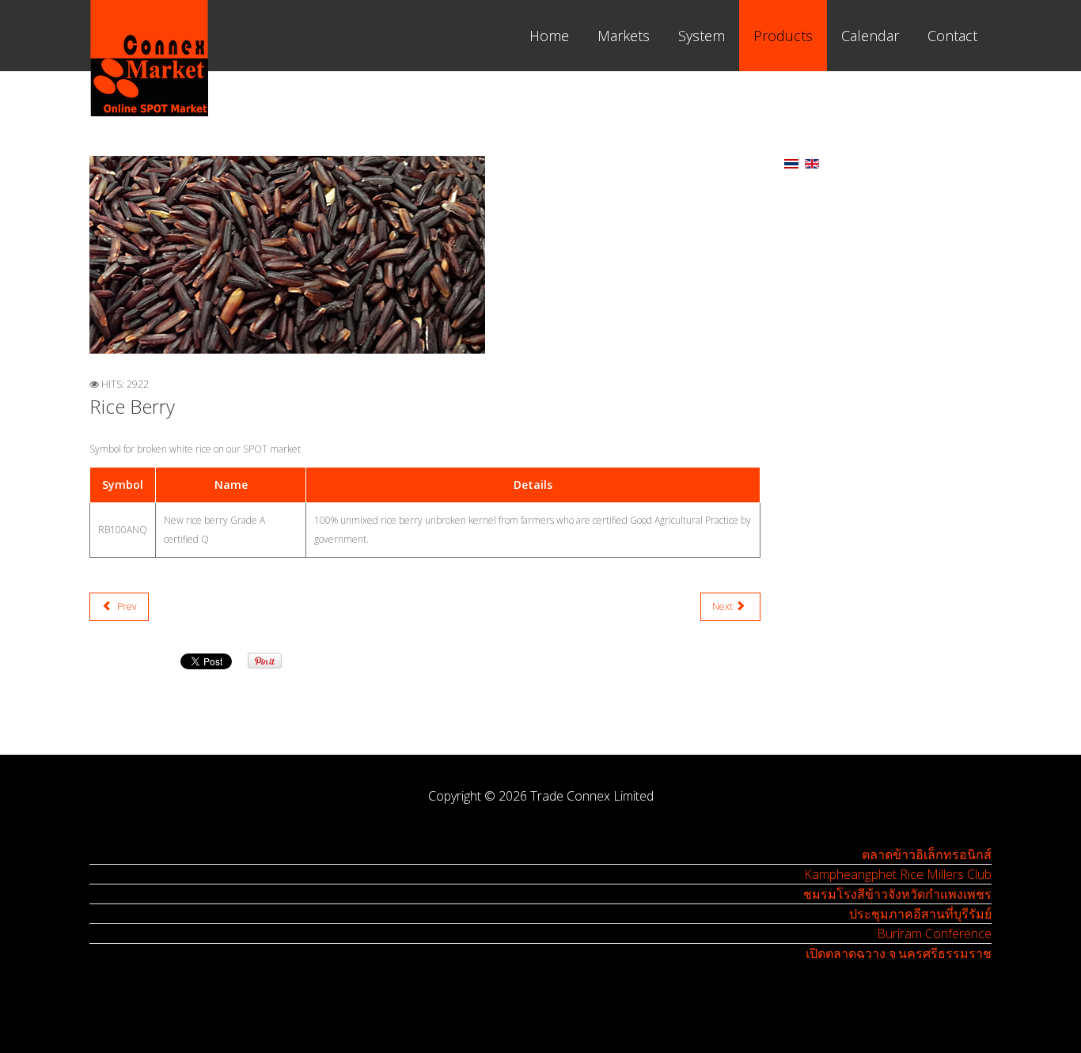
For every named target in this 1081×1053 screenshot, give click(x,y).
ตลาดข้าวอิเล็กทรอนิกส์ (927, 854)
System (701, 35)
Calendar (870, 35)
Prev (126, 606)
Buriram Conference (934, 933)
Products (783, 35)
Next (723, 606)
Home (549, 35)
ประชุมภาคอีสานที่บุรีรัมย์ (920, 913)
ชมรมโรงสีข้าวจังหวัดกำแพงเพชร (897, 894)
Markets (623, 35)
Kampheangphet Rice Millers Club (898, 874)
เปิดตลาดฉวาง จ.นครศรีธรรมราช (899, 953)
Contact (952, 35)
